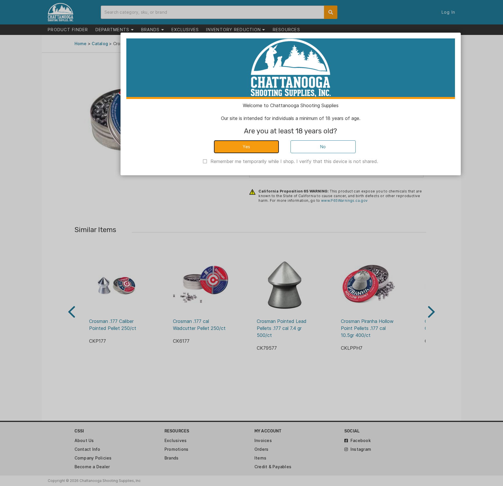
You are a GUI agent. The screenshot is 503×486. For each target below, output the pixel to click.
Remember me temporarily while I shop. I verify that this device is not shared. (294, 161)
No (323, 146)
